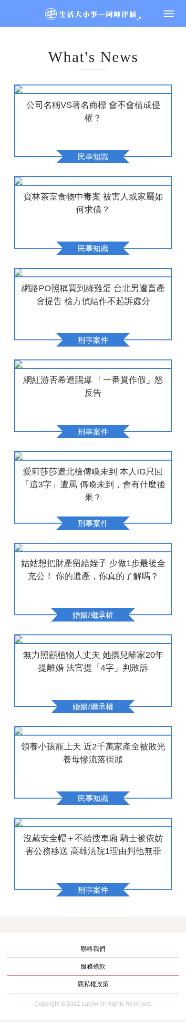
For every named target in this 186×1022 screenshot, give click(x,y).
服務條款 (93, 966)
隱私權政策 (93, 984)
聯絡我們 (93, 948)
